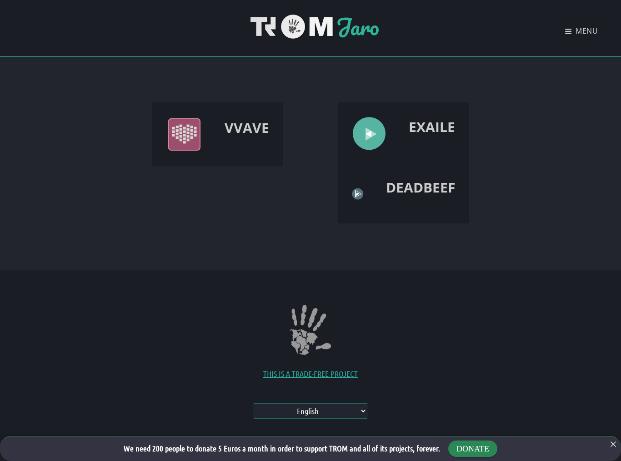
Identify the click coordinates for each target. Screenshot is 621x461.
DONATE (472, 448)
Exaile (432, 126)
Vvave (247, 127)
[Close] (613, 444)
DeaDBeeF (420, 187)
